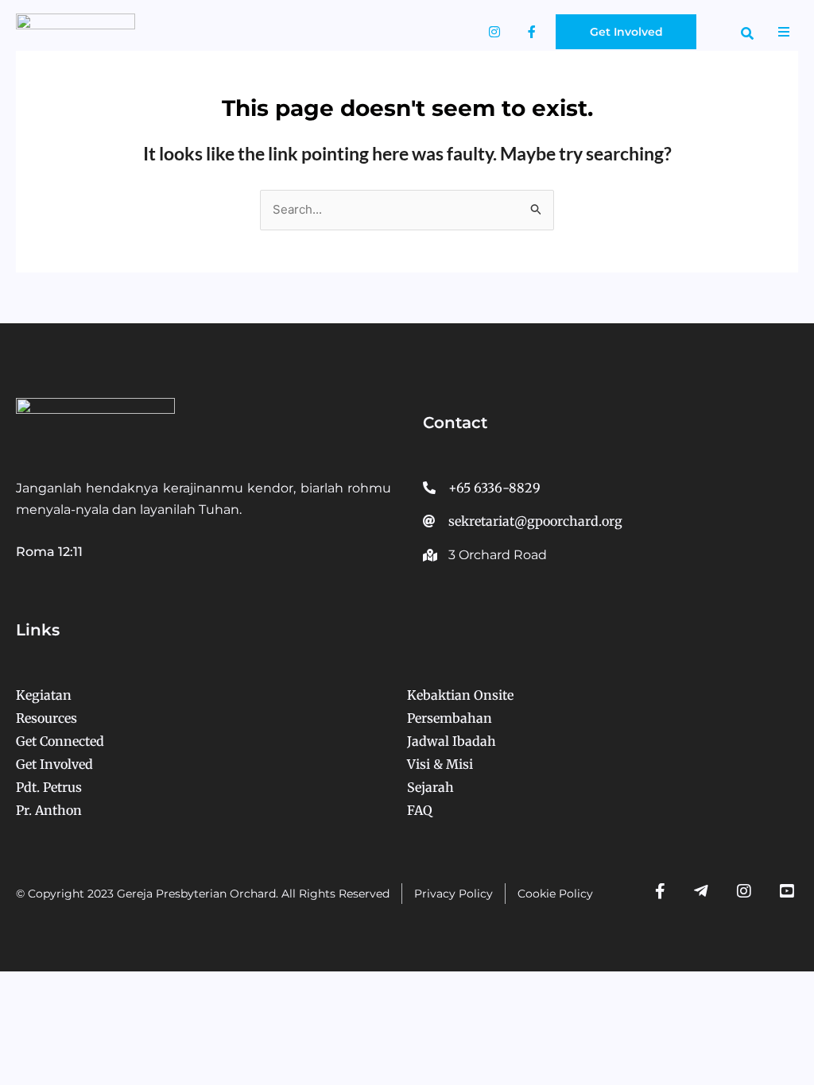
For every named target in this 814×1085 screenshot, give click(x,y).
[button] (747, 33)
